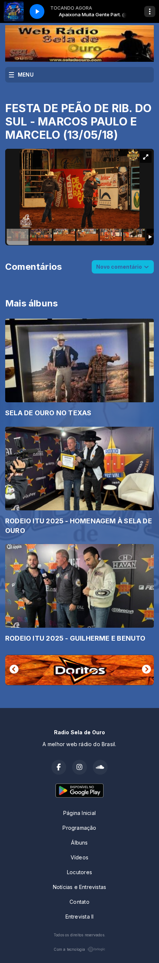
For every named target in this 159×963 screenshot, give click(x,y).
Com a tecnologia (69, 949)
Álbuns (79, 842)
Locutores (79, 872)
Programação (79, 828)
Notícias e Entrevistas (79, 887)
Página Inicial (79, 813)
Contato (79, 902)
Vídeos (79, 857)
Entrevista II (79, 916)
